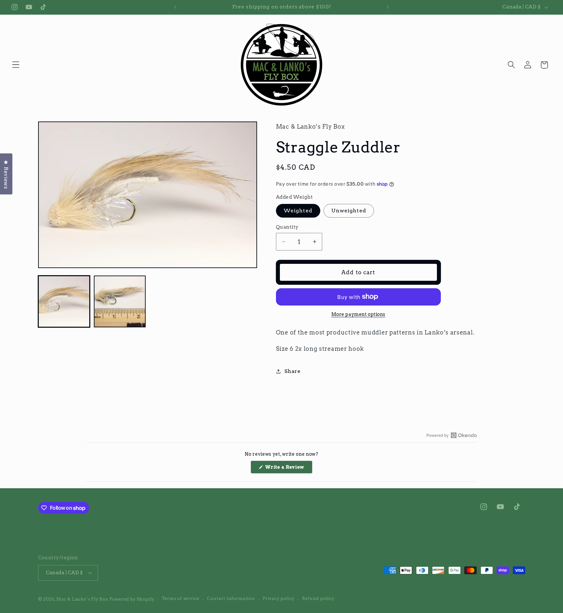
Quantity (287, 227)
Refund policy (318, 598)
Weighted (298, 210)
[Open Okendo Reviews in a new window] (451, 435)
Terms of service (180, 598)
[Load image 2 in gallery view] (120, 302)
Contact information (231, 598)
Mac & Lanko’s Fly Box (82, 599)
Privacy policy (279, 598)
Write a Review (288, 469)
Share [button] (292, 371)
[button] (15, 65)
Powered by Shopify (132, 599)
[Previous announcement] (175, 7)
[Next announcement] (388, 7)
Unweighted (348, 210)
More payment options (358, 314)
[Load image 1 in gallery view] (64, 302)
